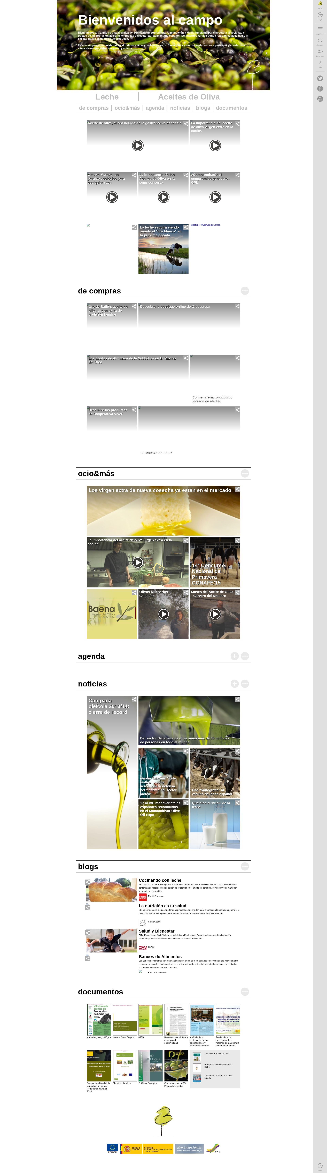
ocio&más (127, 108)
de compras (94, 108)
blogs (203, 108)
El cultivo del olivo (122, 1083)
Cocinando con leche (160, 880)
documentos (231, 108)
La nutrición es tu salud (162, 905)
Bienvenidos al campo (150, 19)
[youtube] (320, 99)
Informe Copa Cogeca (123, 1037)
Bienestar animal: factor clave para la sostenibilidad (176, 1040)
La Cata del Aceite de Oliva (217, 1053)
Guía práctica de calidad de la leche (218, 1065)
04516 (141, 1037)
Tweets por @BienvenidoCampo (205, 225)
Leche (107, 96)
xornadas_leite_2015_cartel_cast (103, 1037)
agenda (155, 108)
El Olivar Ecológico (147, 1083)
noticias (180, 108)
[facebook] (320, 89)
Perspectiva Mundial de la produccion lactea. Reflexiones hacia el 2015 (98, 1087)
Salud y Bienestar (157, 931)
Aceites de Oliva (189, 96)
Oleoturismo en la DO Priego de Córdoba (175, 1084)
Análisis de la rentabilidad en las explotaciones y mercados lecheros (199, 1041)
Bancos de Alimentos (160, 956)
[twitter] (320, 78)
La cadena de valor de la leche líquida (219, 1076)
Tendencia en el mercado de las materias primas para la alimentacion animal (227, 1041)
